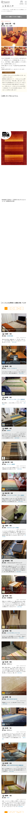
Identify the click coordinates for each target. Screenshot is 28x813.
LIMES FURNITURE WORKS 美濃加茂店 (15, 765)
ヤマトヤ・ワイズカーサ (12, 368)
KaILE (8, 797)
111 (19, 308)
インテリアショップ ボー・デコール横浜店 (15, 495)
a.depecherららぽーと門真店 (13, 527)
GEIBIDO (9, 430)
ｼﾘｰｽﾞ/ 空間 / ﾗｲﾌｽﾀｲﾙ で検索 (13, 16)
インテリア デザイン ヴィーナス (13, 632)
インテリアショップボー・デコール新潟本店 (16, 399)
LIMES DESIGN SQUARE (12, 699)
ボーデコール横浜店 (11, 464)
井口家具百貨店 (10, 335)
